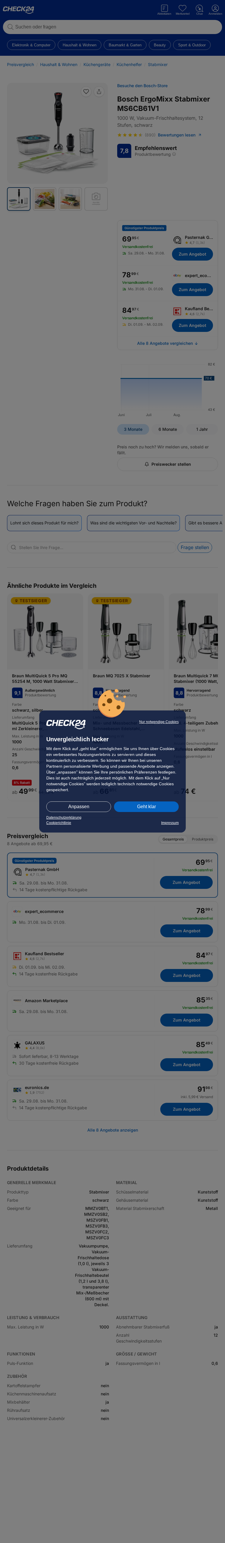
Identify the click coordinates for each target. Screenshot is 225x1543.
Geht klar (146, 806)
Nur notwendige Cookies (159, 722)
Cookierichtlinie (58, 823)
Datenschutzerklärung (63, 818)
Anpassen (78, 806)
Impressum (170, 823)
